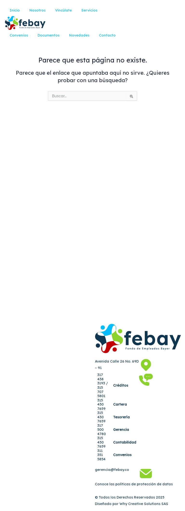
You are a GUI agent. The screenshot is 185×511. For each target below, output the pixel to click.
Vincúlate (63, 10)
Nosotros (37, 10)
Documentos (48, 35)
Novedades (79, 35)
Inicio (15, 10)
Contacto (107, 35)
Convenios (19, 35)
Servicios (89, 10)
